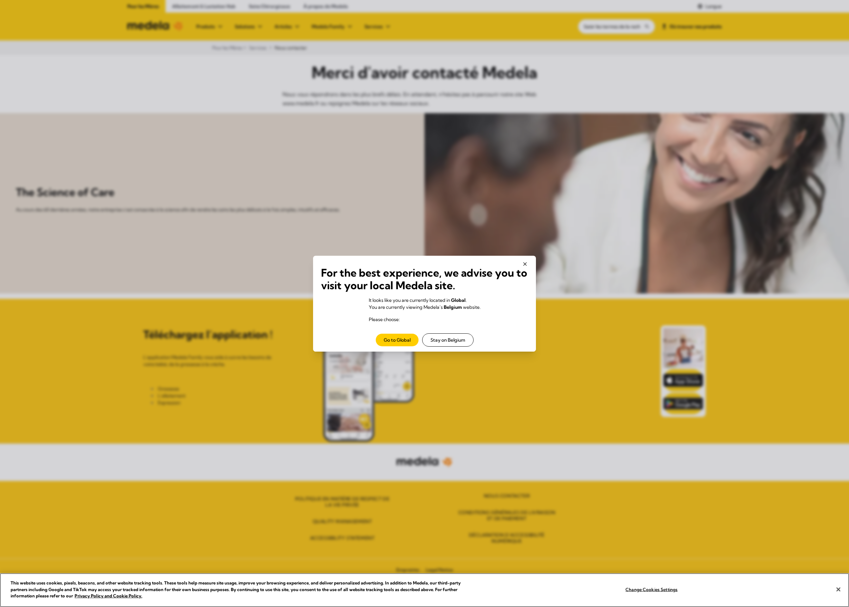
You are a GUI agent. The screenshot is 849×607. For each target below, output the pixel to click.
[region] (424, 590)
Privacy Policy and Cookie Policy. (108, 595)
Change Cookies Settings (651, 589)
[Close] (838, 589)
